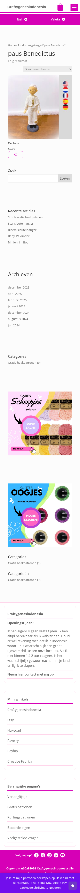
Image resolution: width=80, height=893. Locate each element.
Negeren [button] (55, 888)
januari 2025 (16, 306)
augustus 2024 (18, 319)
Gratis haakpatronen (22, 362)
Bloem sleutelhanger (22, 230)
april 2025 (15, 294)
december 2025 (18, 287)
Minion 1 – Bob (18, 242)
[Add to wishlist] (15, 154)
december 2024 (18, 313)
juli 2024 (14, 325)
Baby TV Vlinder (19, 236)
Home (12, 45)
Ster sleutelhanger (20, 223)
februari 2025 (17, 300)
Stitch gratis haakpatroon (25, 217)
